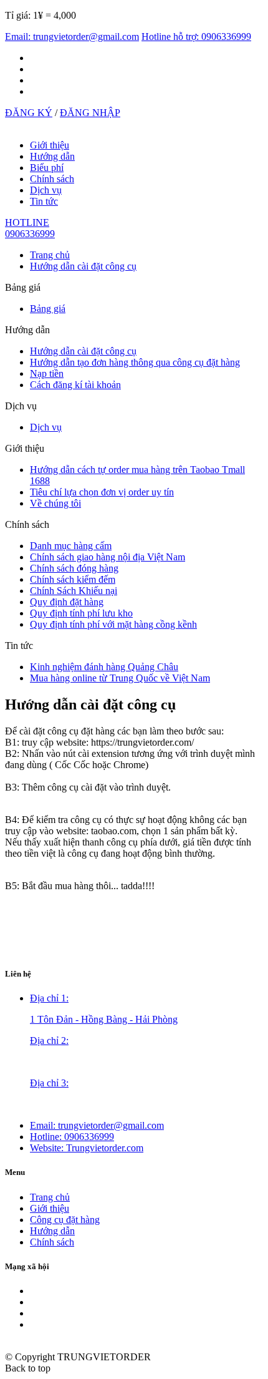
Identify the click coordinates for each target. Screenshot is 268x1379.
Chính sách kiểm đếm (72, 579)
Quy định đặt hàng (66, 602)
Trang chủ (50, 255)
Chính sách (52, 178)
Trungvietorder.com (86, 1148)
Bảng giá (47, 308)
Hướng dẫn (52, 156)
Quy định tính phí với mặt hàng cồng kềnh (113, 624)
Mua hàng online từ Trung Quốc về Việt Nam (120, 678)
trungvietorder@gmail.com (97, 1125)
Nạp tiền (47, 373)
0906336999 (72, 1136)
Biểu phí (47, 167)
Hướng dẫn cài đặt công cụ (83, 266)
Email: (72, 36)
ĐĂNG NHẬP (90, 112)
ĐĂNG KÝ (28, 112)
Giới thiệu (49, 145)
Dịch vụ (46, 190)
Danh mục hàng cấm (71, 545)
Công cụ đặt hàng (65, 1219)
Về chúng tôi (55, 503)
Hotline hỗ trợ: (196, 36)
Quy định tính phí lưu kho (81, 613)
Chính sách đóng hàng (74, 568)
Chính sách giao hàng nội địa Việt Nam (107, 557)
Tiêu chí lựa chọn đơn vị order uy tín (102, 492)
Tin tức (44, 201)
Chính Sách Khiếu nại (73, 590)
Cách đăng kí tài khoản (75, 384)
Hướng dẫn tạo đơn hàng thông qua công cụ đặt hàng (135, 362)
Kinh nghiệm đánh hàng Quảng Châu (104, 666)
